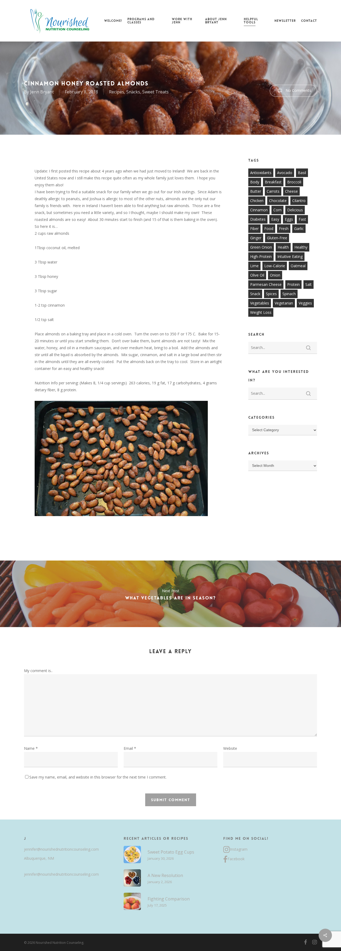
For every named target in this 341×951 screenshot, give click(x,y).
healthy (300, 247)
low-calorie (274, 265)
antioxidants (260, 172)
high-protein (261, 256)
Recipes (116, 92)
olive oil (257, 275)
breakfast (273, 181)
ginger (255, 237)
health (283, 247)
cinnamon (259, 209)
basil (302, 172)
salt (308, 284)
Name (31, 748)
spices (271, 293)
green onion (261, 247)
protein (293, 284)
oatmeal (298, 265)
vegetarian (284, 303)
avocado (284, 172)
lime (254, 265)
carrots (273, 191)
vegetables (259, 303)
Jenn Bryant (42, 92)
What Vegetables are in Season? (170, 594)
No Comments (298, 90)
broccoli (294, 181)
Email (130, 748)
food (268, 228)
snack (255, 293)
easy (275, 219)
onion (275, 275)
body (254, 181)
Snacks (133, 92)
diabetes (258, 219)
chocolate (278, 200)
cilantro (299, 200)
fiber (254, 228)
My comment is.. (38, 670)
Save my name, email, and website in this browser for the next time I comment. (98, 777)
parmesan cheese (266, 284)
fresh (284, 228)
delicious (295, 209)
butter (255, 191)
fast (302, 219)
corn (277, 209)
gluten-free (277, 237)
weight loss (260, 312)
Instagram (238, 849)
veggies (305, 303)
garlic (299, 228)
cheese (291, 191)
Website (230, 748)
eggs (289, 219)
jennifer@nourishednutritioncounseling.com (61, 849)
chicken (256, 200)
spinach (289, 293)
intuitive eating (290, 256)
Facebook (236, 858)
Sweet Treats (155, 92)
